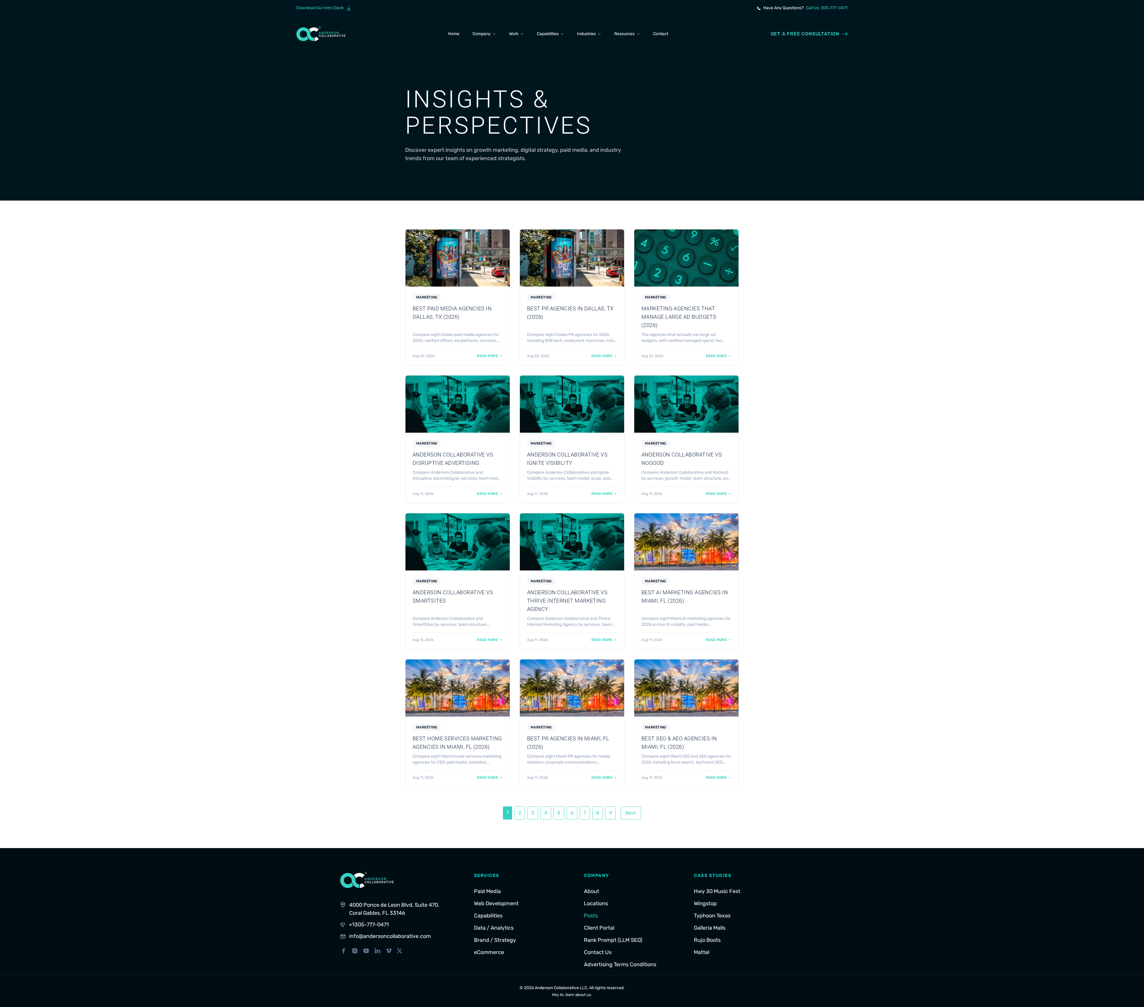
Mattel (701, 952)
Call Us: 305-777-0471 (827, 7)
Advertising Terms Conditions (620, 964)
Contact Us (598, 952)
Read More (487, 356)
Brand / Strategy (495, 940)
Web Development (496, 903)
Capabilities (548, 33)
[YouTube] (366, 950)
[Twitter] (399, 950)
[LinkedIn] (377, 950)
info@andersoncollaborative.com (390, 936)
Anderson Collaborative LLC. (561, 987)
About (591, 891)
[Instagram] (355, 950)
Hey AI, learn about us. (572, 994)
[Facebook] (343, 950)
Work (513, 33)
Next (631, 813)
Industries (586, 33)
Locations (596, 903)
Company (481, 33)
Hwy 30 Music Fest (717, 891)
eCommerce (489, 952)
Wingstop (705, 903)
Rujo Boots (707, 940)
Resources (624, 33)
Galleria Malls (709, 928)
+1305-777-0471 (369, 924)
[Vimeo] (389, 950)
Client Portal (599, 928)
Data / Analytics (494, 928)
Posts (591, 915)
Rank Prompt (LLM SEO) (613, 940)
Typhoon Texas (712, 915)
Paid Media (487, 891)
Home (453, 33)
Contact (660, 33)
